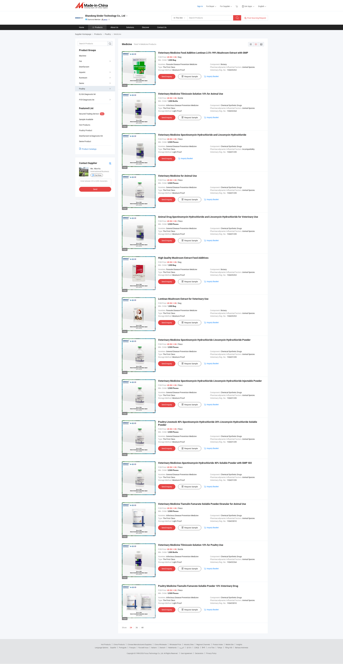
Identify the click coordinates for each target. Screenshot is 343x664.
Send (95, 189)
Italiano (154, 647)
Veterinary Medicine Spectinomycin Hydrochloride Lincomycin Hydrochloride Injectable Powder (210, 380)
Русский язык (143, 647)
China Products (119, 644)
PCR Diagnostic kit (86, 99)
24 (131, 627)
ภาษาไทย (211, 647)
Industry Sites (189, 644)
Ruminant (83, 77)
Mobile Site (230, 644)
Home (81, 27)
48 (142, 627)
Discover (145, 27)
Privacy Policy (211, 653)
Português (122, 647)
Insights (239, 644)
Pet (80, 61)
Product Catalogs (89, 149)
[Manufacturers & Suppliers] (92, 5)
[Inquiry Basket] (237, 6)
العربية (181, 647)
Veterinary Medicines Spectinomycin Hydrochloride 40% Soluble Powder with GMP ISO (205, 462)
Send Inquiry (167, 76)
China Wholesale (160, 644)
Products (98, 27)
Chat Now (97, 175)
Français (132, 647)
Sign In (200, 6)
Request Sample (191, 76)
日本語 (196, 647)
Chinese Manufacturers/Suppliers (140, 644)
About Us (114, 27)
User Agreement (186, 653)
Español (113, 647)
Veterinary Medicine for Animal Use (177, 175)
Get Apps (248, 6)
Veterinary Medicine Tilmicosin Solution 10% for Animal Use (190, 93)
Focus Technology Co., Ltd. (154, 653)
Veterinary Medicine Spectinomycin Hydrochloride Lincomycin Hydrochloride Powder (204, 339)
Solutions (130, 27)
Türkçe (219, 647)
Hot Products (106, 644)
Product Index (218, 644)
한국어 (189, 647)
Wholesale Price (175, 644)
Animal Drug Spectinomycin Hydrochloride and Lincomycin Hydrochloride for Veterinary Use (208, 216)
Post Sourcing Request (256, 18)
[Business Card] (110, 163)
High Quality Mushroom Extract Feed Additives (183, 257)
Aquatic (82, 72)
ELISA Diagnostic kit (87, 94)
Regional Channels (203, 644)
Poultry (82, 88)
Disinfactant (84, 66)
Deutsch (162, 647)
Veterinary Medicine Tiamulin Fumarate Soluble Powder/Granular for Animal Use (202, 503)
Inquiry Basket (213, 76)
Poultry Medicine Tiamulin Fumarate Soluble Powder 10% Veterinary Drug (198, 586)
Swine (81, 83)
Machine (82, 55)
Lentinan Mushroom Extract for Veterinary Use (183, 298)
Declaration (199, 653)
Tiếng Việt (228, 647)
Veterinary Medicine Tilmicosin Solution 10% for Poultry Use (190, 545)
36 (137, 627)
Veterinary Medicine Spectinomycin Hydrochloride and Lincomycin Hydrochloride (202, 134)
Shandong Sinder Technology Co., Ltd (105, 15)
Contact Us (161, 27)
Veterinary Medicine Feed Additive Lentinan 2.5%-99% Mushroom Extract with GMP (203, 52)
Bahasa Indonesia (241, 647)
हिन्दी (203, 647)
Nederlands (172, 647)
